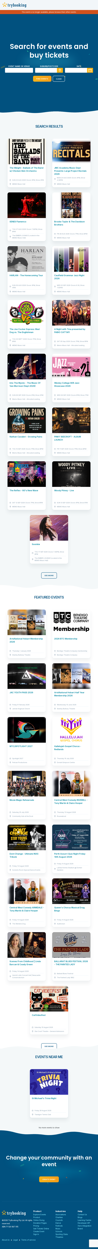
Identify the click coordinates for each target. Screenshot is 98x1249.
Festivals (59, 1226)
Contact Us (82, 1214)
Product (36, 1217)
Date (79, 66)
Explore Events (39, 1214)
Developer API (84, 1223)
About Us (6, 1240)
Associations (61, 1214)
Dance (58, 1223)
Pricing (36, 1226)
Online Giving (38, 1220)
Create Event (49, 1179)
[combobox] (49, 70)
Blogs (80, 1217)
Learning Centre (84, 1220)
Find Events (42, 79)
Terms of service (28, 1240)
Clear (59, 79)
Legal (15, 1240)
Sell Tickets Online (41, 1228)
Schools (59, 1231)
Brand (80, 1228)
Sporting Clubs (62, 1234)
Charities (59, 1217)
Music (58, 1228)
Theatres (59, 1237)
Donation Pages (40, 1223)
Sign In (36, 1234)
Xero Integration (84, 1226)
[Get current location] (60, 70)
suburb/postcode (49, 66)
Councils (59, 1220)
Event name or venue (19, 66)
